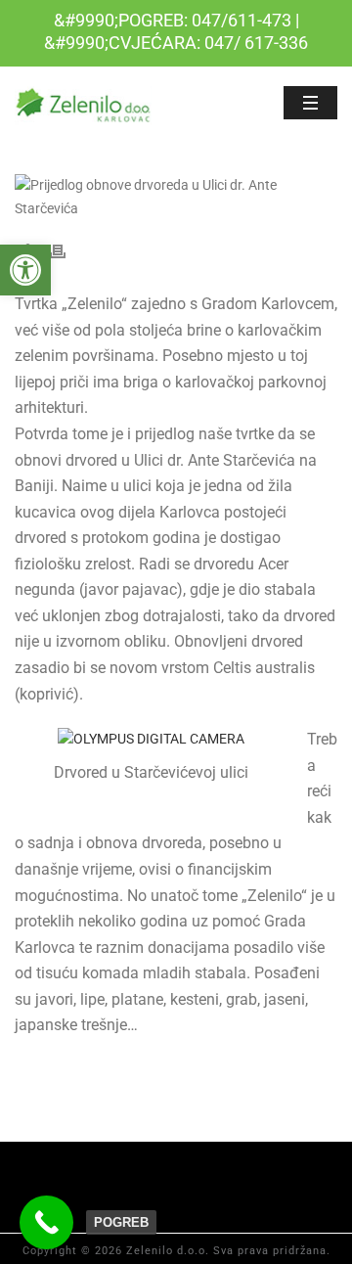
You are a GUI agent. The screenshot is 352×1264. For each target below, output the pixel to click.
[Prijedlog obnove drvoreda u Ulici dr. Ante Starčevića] (176, 196)
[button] (25, 270)
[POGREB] (46, 1222)
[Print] (67, 251)
